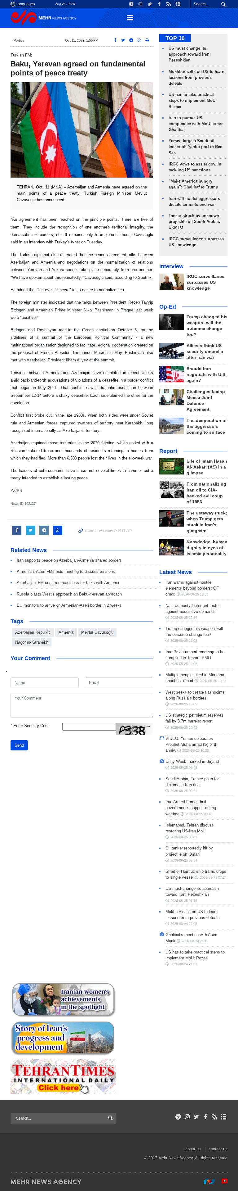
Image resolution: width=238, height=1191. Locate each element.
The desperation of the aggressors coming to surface (207, 426)
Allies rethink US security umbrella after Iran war (205, 351)
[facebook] (205, 1117)
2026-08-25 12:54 (183, 617)
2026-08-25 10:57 (213, 681)
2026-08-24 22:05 (183, 924)
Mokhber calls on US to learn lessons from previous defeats (196, 77)
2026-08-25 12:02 (183, 664)
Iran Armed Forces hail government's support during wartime (190, 807)
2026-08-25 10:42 (183, 727)
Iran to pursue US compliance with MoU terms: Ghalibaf (196, 123)
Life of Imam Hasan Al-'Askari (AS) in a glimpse (207, 467)
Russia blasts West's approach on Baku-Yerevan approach (69, 594)
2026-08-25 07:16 (183, 901)
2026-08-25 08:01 (183, 837)
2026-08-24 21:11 (195, 941)
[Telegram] (178, 1117)
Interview (171, 266)
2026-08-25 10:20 (195, 750)
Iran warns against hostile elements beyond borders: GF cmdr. (192, 588)
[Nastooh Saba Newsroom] (206, 1181)
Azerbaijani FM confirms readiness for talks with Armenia (68, 582)
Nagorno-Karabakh (31, 642)
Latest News (175, 572)
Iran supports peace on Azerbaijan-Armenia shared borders (69, 560)
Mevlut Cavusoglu (97, 632)
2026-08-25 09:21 (183, 791)
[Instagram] (187, 1117)
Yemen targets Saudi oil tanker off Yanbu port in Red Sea (196, 146)
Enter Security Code (30, 725)
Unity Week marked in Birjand (192, 761)
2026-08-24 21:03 (183, 964)
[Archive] (223, 1117)
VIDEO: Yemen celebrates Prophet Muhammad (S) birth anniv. (191, 744)
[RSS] (214, 1117)
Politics (19, 40)
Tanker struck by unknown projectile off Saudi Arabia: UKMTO (194, 221)
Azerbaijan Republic (33, 632)
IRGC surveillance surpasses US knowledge (205, 282)
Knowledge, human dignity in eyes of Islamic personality (207, 548)
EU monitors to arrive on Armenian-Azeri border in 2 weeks (69, 605)
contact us (218, 1149)
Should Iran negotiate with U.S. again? (207, 374)
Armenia (66, 632)
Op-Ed (167, 307)
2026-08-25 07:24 (213, 877)
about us (193, 1149)
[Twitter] (196, 1117)
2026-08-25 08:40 (199, 814)
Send (19, 745)
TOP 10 (175, 38)
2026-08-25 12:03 (183, 640)
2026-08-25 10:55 (183, 704)
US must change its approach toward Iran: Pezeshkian (190, 54)
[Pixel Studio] (221, 1181)
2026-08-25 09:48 (183, 767)
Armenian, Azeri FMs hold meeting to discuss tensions (66, 571)
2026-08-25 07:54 (183, 860)
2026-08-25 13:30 (195, 594)
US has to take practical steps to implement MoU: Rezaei (193, 100)
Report (168, 451)
